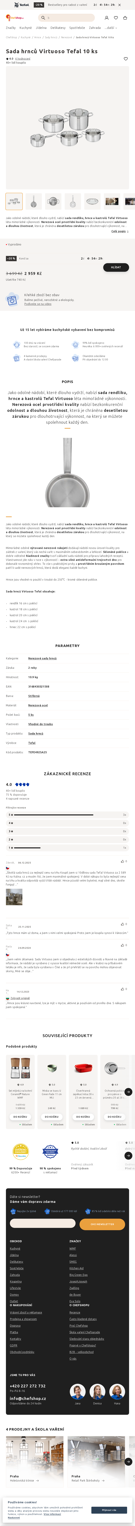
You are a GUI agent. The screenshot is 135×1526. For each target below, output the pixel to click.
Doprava (15, 1325)
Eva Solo (74, 1301)
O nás (73, 1358)
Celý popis (118, 231)
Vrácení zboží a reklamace (26, 1312)
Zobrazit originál (20, 998)
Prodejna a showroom (23, 1319)
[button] (20, 1114)
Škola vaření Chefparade (84, 1332)
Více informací (52, 1514)
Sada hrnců (35, 733)
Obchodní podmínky (22, 1352)
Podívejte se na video (38, 304)
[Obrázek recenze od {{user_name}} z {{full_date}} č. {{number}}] (14, 897)
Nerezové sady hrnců (42, 658)
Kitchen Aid (76, 1268)
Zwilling (74, 1288)
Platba (14, 1332)
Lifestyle (15, 1288)
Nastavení (14, 1517)
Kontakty (15, 1338)
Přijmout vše (109, 1510)
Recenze (74, 1312)
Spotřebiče (17, 1268)
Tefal (32, 743)
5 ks (31, 714)
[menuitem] (11, 29)
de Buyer (75, 1294)
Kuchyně (15, 1248)
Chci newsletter (102, 1224)
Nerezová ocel (38, 705)
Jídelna (14, 1255)
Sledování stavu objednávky (86, 1338)
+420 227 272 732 (28, 1386)
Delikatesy (16, 1261)
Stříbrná (34, 696)
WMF (72, 1248)
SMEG (73, 1261)
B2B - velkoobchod (81, 1352)
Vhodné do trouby (40, 724)
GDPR (13, 1345)
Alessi (73, 1255)
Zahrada (15, 1275)
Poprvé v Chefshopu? (82, 1345)
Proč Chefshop (78, 1325)
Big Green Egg (78, 1275)
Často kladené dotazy (83, 1319)
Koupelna (16, 1281)
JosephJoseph (78, 1281)
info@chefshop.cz (28, 1398)
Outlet (14, 1301)
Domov (14, 1294)
